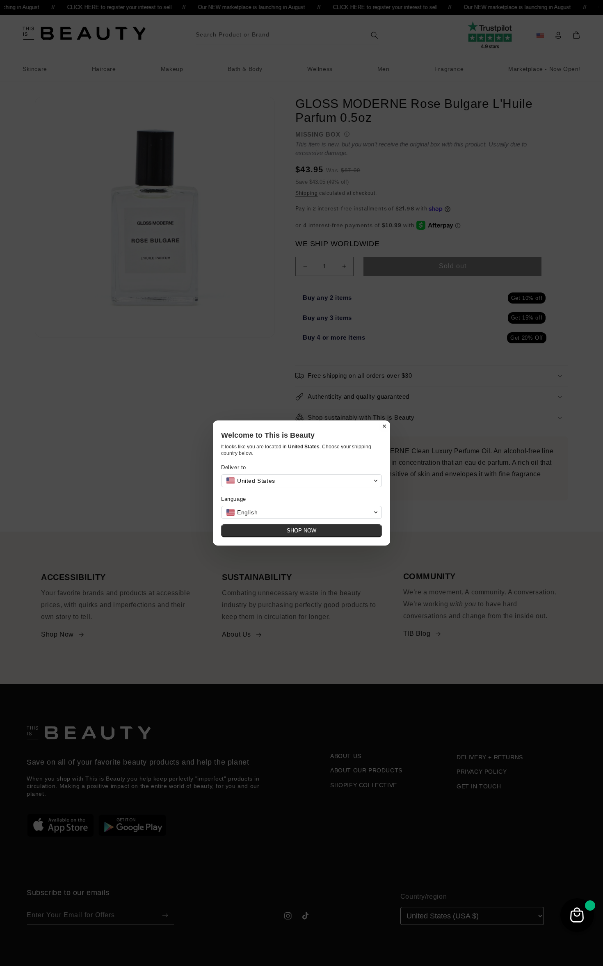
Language (233, 499)
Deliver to (233, 467)
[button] (301, 480)
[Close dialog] (384, 426)
